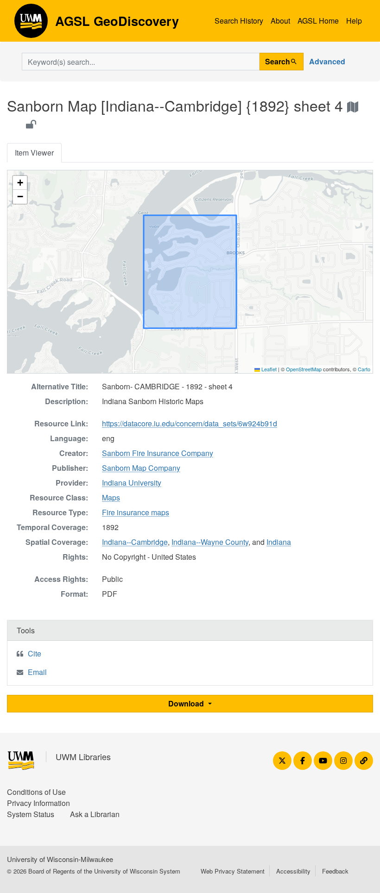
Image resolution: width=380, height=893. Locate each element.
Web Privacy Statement (233, 871)
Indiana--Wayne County (209, 542)
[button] (20, 183)
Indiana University (131, 482)
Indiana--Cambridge (135, 542)
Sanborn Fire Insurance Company (157, 453)
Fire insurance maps (135, 512)
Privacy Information (38, 803)
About (280, 20)
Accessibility (293, 871)
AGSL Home (318, 20)
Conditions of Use (36, 792)
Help (354, 20)
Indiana (278, 542)
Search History (239, 20)
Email (37, 672)
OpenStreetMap (304, 369)
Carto (364, 369)
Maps (111, 497)
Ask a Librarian (95, 814)
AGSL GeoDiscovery (31, 24)
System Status (30, 814)
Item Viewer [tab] (34, 152)
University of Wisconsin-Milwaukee (60, 859)
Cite (34, 653)
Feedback (335, 871)
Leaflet (268, 369)
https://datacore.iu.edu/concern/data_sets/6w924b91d (189, 423)
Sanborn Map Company (141, 467)
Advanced (327, 61)
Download (187, 703)
